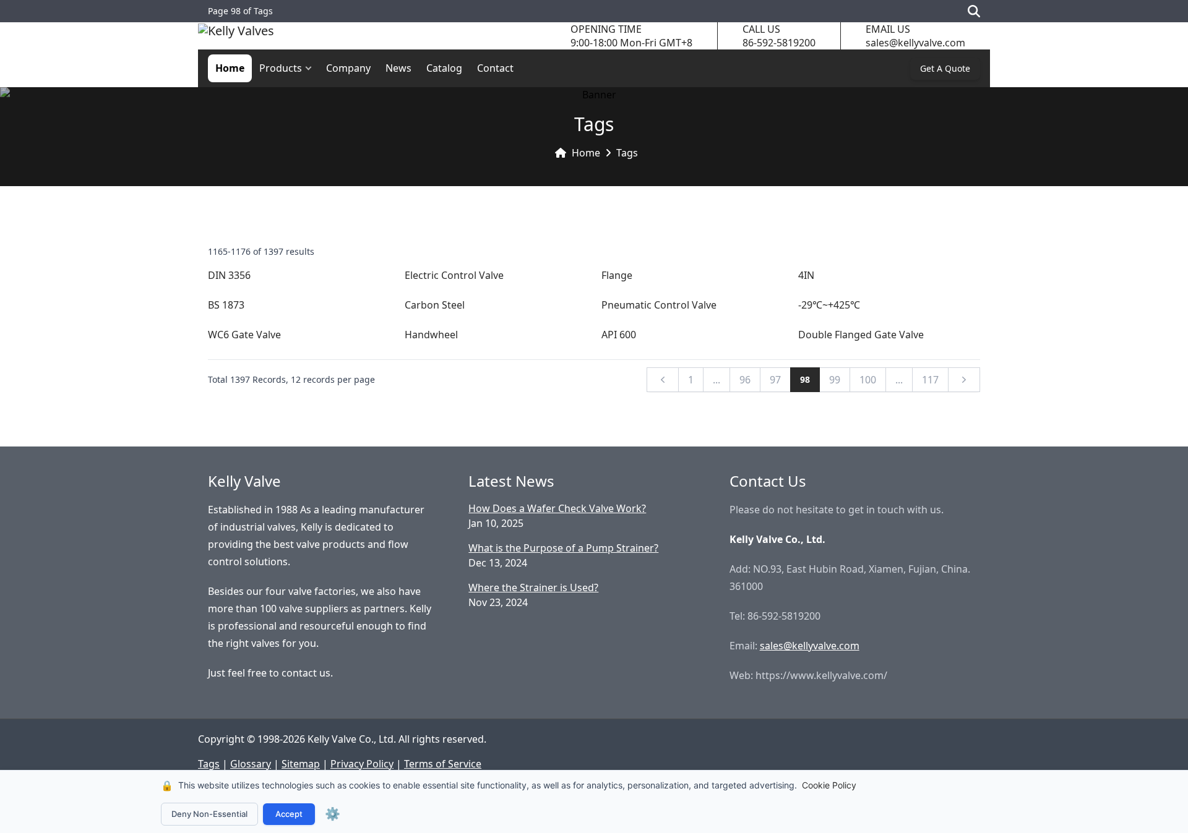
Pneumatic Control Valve (659, 305)
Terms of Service (442, 764)
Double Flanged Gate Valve (861, 334)
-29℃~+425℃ (829, 305)
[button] (311, 68)
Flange (616, 275)
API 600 (618, 334)
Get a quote (945, 68)
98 (805, 379)
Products (280, 68)
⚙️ (332, 813)
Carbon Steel (435, 305)
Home (229, 68)
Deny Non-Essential (209, 814)
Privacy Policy (362, 764)
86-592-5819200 (779, 42)
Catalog (444, 68)
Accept (289, 814)
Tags (627, 153)
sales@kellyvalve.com (915, 42)
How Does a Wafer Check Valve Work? (557, 508)
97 (775, 380)
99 (834, 380)
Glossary (250, 764)
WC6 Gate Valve (244, 334)
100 (867, 380)
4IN (806, 275)
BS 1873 (226, 305)
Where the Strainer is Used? (533, 587)
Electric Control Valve (454, 275)
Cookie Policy (829, 785)
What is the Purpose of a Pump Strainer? (563, 548)
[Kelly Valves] (236, 36)
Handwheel (431, 334)
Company (348, 68)
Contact (495, 68)
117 (930, 380)
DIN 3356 (229, 275)
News (398, 68)
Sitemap (301, 764)
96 (745, 380)
